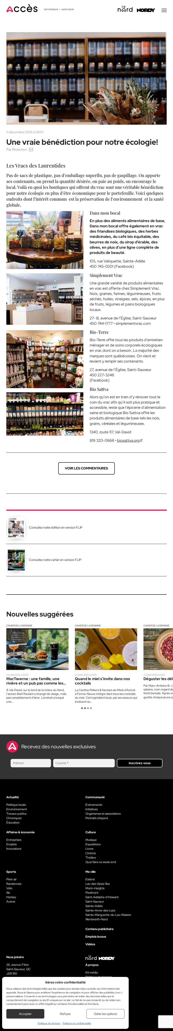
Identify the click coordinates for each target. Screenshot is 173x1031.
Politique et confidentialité (76, 1023)
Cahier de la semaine (19, 625)
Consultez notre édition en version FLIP (55, 527)
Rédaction (19, 149)
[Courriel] (31, 149)
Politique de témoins (49, 1023)
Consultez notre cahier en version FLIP (55, 560)
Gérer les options (105, 1014)
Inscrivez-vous (140, 763)
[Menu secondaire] (164, 10)
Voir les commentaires (86, 468)
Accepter (25, 1014)
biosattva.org (128, 440)
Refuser (65, 1014)
